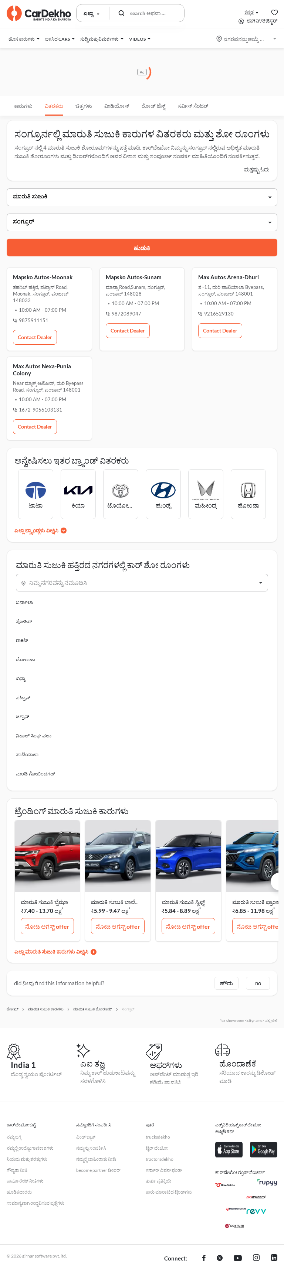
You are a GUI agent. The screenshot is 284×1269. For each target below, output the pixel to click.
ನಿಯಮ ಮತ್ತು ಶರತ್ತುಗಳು (27, 1159)
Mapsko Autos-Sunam (134, 277)
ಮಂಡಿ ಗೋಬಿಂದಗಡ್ (35, 774)
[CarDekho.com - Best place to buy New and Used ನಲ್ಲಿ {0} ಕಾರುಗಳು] (39, 13)
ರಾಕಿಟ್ (22, 640)
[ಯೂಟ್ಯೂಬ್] (238, 1259)
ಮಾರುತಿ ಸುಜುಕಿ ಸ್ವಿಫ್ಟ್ (183, 901)
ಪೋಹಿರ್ (24, 621)
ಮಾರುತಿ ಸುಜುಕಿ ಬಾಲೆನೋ (118, 901)
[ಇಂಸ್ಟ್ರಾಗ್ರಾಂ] (256, 1259)
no (258, 983)
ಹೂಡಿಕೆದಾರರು (19, 1192)
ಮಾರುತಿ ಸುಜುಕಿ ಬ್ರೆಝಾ (44, 901)
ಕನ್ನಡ (249, 12)
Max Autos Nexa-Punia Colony (42, 369)
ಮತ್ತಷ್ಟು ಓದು (257, 169)
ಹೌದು (226, 983)
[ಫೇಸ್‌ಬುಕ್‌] (204, 1259)
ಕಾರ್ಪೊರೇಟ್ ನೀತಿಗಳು (25, 1181)
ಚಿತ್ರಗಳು (83, 106)
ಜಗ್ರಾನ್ (22, 716)
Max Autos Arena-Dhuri (228, 277)
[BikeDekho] (225, 1185)
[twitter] (220, 1259)
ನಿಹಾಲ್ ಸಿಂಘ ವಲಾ (33, 735)
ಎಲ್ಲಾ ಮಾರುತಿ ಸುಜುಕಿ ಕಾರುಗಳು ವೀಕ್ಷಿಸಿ (51, 951)
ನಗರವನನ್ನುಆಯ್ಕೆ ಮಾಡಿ (247, 39)
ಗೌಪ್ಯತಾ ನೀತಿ (17, 1170)
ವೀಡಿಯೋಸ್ (116, 106)
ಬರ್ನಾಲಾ (24, 602)
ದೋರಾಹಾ (25, 659)
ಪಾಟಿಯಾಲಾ (27, 754)
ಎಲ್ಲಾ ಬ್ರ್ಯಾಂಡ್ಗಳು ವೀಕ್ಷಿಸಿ (36, 530)
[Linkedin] (274, 1259)
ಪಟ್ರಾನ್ (23, 697)
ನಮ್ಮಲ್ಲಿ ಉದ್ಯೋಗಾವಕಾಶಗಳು (30, 1148)
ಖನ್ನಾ (20, 678)
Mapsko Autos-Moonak (42, 277)
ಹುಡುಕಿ (142, 247)
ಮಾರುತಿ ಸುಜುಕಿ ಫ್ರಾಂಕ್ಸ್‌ (256, 901)
